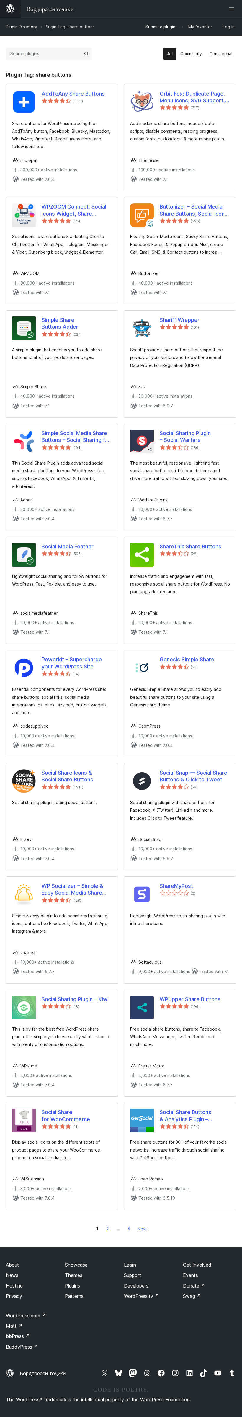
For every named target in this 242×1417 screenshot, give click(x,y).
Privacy (14, 1296)
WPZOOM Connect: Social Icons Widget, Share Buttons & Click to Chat (74, 210)
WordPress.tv (141, 1296)
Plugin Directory (21, 26)
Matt (14, 1326)
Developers (136, 1286)
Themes (73, 1275)
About (12, 1265)
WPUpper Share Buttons (190, 999)
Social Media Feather (68, 546)
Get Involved (197, 1265)
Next (142, 1228)
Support (132, 1275)
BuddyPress (22, 1347)
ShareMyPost (176, 886)
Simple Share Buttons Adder (60, 323)
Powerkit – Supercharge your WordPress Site (72, 662)
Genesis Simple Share (187, 659)
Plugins (72, 1286)
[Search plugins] (86, 54)
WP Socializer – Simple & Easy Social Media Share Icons (72, 889)
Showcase (76, 1265)
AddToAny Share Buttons (73, 94)
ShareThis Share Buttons (190, 546)
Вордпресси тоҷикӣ (43, 1373)
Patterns (74, 1296)
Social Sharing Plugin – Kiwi (75, 999)
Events (190, 1275)
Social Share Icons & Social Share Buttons (67, 776)
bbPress (18, 1336)
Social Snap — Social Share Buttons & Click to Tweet (193, 776)
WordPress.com (26, 1315)
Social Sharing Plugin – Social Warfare (185, 436)
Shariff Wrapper (180, 320)
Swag (192, 1296)
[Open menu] (232, 9)
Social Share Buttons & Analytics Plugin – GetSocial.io (185, 1116)
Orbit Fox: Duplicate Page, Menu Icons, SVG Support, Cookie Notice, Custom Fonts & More (192, 97)
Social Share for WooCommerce (66, 1115)
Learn (130, 1265)
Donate (194, 1286)
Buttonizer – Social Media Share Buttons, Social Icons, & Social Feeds (194, 210)
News (12, 1275)
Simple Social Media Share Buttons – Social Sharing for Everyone (76, 437)
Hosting (14, 1286)
